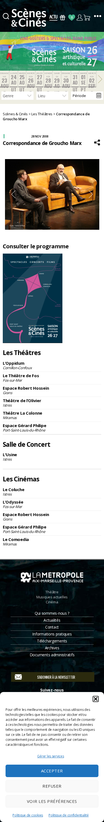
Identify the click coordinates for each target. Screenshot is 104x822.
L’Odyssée (13, 504)
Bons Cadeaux (62, 17)
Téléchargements (52, 641)
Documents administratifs (52, 654)
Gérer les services (50, 756)
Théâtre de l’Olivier (22, 403)
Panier (87, 17)
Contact (52, 627)
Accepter (52, 771)
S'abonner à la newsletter (56, 677)
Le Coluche (13, 492)
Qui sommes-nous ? (52, 613)
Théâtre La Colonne (22, 415)
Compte (79, 17)
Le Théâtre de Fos (21, 378)
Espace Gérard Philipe (24, 428)
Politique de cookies (27, 815)
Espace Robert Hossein (26, 390)
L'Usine (10, 457)
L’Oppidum (17, 365)
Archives (52, 647)
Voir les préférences (52, 801)
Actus (53, 17)
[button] (95, 699)
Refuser (52, 786)
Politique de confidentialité (68, 815)
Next (91, 194)
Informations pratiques (52, 634)
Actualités (52, 620)
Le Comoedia (16, 542)
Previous (13, 194)
